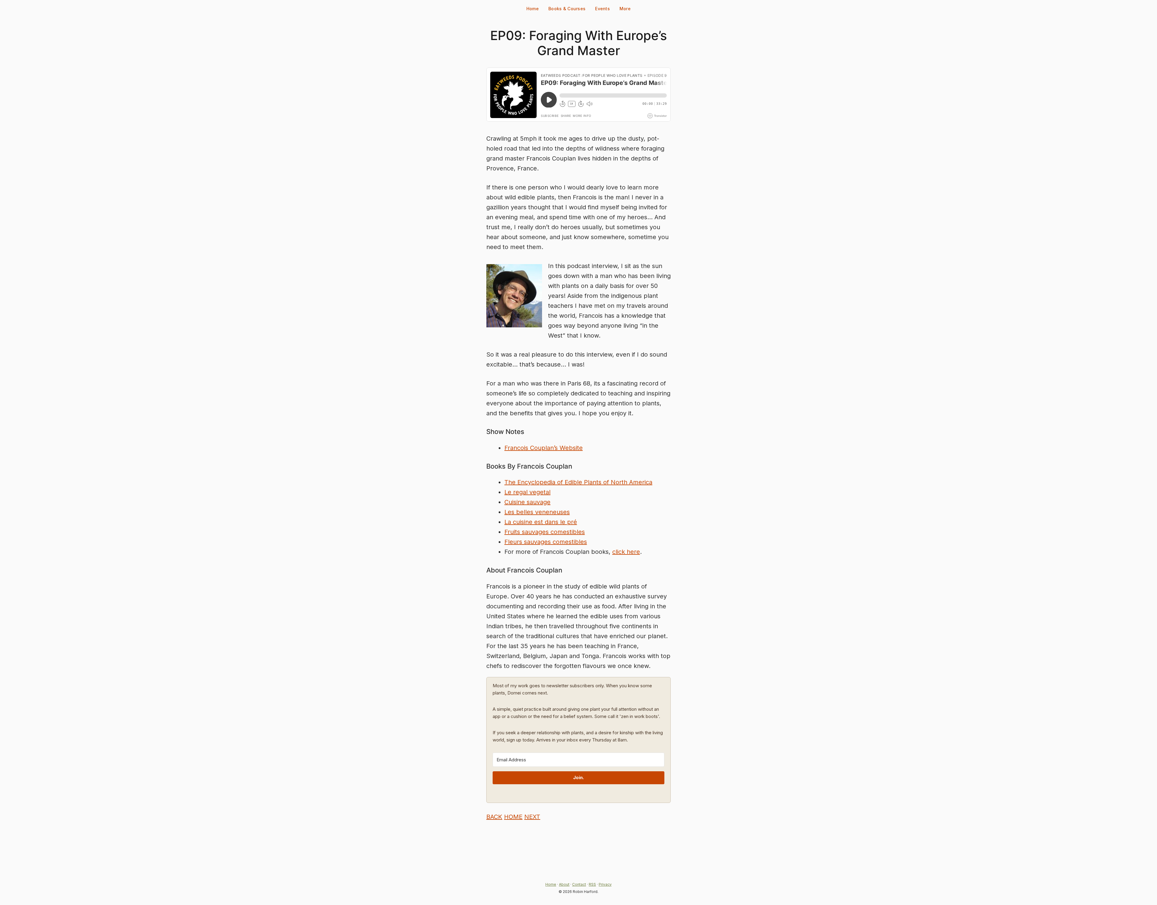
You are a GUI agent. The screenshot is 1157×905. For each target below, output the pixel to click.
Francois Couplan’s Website (543, 447)
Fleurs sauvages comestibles (545, 541)
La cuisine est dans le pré (540, 522)
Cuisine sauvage (527, 502)
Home (532, 8)
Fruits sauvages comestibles (544, 531)
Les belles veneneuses (537, 512)
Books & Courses (566, 8)
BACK (494, 816)
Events (602, 8)
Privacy (605, 884)
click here (626, 551)
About (564, 884)
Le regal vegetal (527, 492)
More (625, 8)
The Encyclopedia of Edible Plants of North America (578, 482)
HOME (513, 816)
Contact (579, 884)
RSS (592, 884)
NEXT (532, 816)
